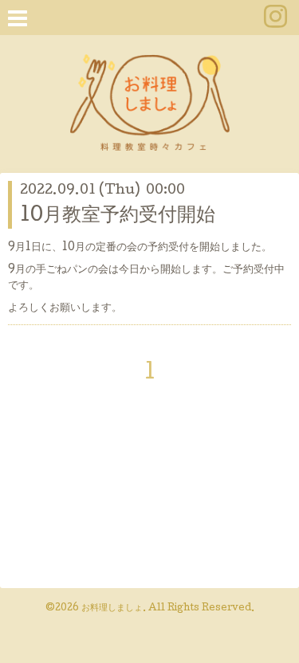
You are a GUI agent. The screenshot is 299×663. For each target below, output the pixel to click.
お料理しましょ (112, 609)
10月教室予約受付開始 (117, 216)
